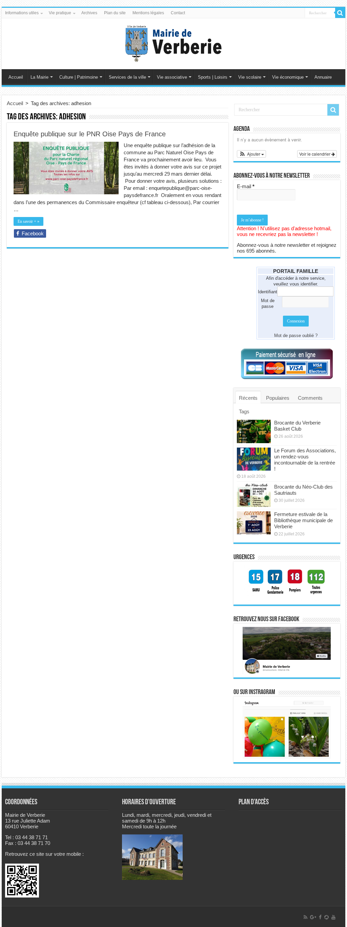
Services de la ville (127, 77)
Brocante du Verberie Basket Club (297, 426)
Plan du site (115, 13)
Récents (248, 398)
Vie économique (288, 77)
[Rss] (305, 917)
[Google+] (313, 917)
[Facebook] (320, 917)
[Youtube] (333, 917)
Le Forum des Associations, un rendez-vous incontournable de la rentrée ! (305, 460)
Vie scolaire (249, 77)
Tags (244, 411)
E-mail (245, 186)
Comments (310, 398)
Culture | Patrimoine (78, 77)
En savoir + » (28, 221)
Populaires (277, 398)
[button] (251, 154)
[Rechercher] (340, 13)
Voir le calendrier (315, 154)
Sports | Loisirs (212, 77)
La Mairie (39, 77)
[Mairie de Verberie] (173, 42)
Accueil (15, 77)
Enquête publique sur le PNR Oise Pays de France (90, 134)
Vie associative (172, 77)
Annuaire (323, 77)
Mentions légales (148, 13)
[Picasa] (326, 917)
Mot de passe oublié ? (296, 335)
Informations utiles (22, 13)
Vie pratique (60, 13)
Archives (89, 13)
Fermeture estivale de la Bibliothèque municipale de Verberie (303, 520)
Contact (178, 13)
